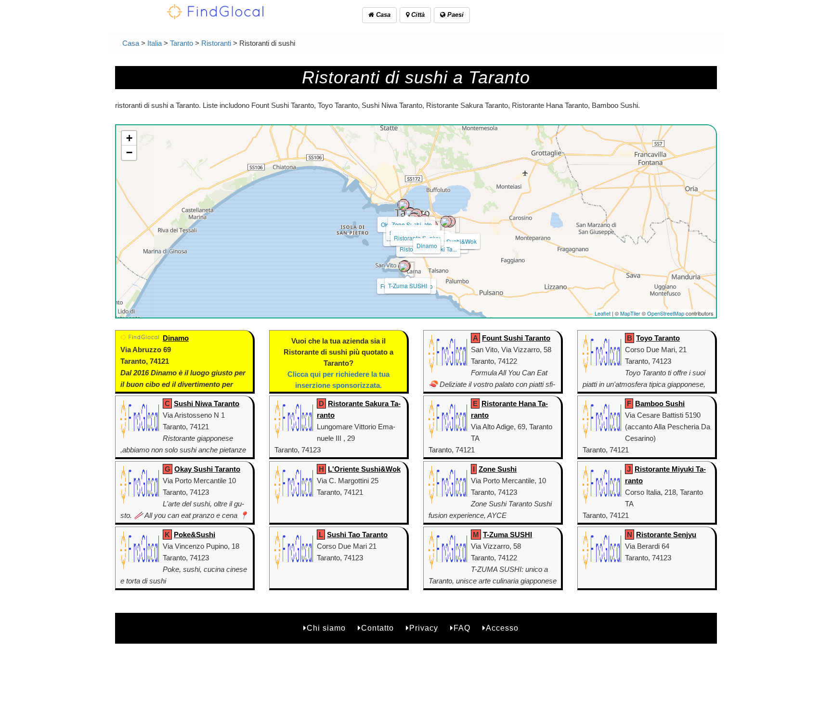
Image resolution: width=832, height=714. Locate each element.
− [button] (129, 152)
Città (417, 14)
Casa (382, 14)
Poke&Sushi (194, 534)
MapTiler (630, 313)
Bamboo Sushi (660, 403)
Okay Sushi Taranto (207, 469)
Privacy (423, 628)
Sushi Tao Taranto (357, 534)
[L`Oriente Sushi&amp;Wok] (446, 221)
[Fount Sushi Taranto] (404, 266)
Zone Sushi (406, 224)
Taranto (181, 43)
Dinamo (426, 245)
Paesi (454, 14)
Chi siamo (326, 628)
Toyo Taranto (658, 338)
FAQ (462, 628)
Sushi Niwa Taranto (206, 403)
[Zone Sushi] (403, 205)
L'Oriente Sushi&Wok (364, 469)
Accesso (502, 628)
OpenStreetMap (665, 313)
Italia (154, 43)
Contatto (377, 628)
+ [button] (129, 138)
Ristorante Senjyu (666, 534)
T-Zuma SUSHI (407, 285)
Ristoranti (216, 43)
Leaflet (603, 313)
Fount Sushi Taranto (516, 338)
